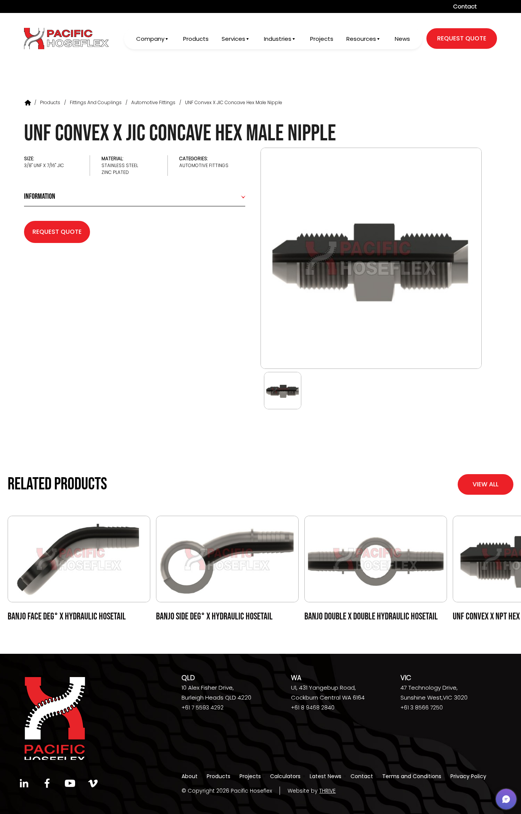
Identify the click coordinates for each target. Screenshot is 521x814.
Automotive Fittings (153, 102)
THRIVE (327, 791)
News (402, 39)
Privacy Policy (468, 776)
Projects (321, 39)
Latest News (325, 776)
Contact (465, 6)
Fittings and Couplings (96, 102)
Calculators (285, 776)
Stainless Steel (119, 165)
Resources (361, 39)
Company (150, 39)
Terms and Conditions (411, 776)
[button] (506, 799)
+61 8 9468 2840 (312, 707)
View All (485, 484)
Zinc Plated (115, 172)
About (190, 776)
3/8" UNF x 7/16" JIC (44, 165)
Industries (277, 39)
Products (196, 39)
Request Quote (57, 231)
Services (233, 39)
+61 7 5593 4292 (203, 707)
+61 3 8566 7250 (421, 707)
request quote (461, 38)
